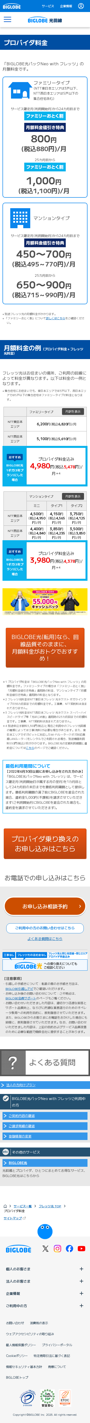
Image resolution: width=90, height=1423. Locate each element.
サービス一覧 (23, 1206)
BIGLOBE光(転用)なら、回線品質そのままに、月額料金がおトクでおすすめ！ (45, 647)
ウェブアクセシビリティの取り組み (30, 1334)
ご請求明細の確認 (22, 1125)
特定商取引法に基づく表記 (52, 1355)
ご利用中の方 (16, 1305)
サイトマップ (13, 1218)
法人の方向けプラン (21, 1084)
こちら (30, 748)
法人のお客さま (18, 1281)
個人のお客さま (18, 1268)
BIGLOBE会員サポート (21, 998)
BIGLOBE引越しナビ (19, 988)
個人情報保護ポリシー (21, 1345)
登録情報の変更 (20, 1136)
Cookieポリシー (17, 1355)
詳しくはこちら (55, 318)
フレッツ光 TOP (50, 1206)
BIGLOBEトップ (17, 1377)
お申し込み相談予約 (45, 906)
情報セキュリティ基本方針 (24, 1366)
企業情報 (66, 6)
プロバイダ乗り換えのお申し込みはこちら (45, 843)
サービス (48, 6)
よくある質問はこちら (45, 938)
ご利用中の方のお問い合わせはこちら (45, 927)
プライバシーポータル (57, 1345)
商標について (57, 1366)
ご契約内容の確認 (22, 1115)
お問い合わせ (15, 1323)
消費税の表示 (39, 1323)
